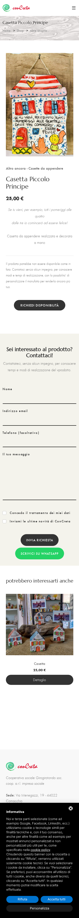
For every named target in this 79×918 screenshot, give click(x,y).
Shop (20, 30)
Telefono (21, 433)
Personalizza (39, 908)
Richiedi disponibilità (39, 305)
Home (7, 30)
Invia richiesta (39, 540)
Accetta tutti (57, 899)
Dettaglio (39, 680)
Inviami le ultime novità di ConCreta (40, 521)
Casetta (39, 663)
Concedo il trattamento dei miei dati (40, 513)
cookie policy (40, 850)
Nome (7, 389)
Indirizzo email (15, 411)
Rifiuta (22, 899)
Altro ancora (38, 30)
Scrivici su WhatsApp (40, 553)
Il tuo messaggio (16, 454)
